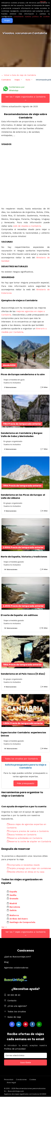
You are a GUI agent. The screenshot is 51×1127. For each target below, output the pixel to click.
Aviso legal (11, 1082)
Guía (28, 79)
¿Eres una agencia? (17, 1006)
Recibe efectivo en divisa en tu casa (26, 872)
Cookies (32, 1079)
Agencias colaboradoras (16, 967)
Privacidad (8, 1079)
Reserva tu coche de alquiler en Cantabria (30, 841)
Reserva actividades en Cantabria (25, 838)
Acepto (7, 21)
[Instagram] (12, 1024)
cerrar (43, 1)
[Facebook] (32, 1024)
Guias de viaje (14, 1017)
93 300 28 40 (13, 995)
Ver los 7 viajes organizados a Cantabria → (25, 98)
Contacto (11, 1000)
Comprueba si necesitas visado (24, 865)
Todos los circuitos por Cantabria (21, 759)
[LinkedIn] (18, 1024)
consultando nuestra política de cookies (31, 16)
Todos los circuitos (16, 1011)
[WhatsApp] (39, 1024)
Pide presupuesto (25, 783)
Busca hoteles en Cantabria (22, 834)
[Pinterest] (25, 1024)
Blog (6, 962)
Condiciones (21, 1079)
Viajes (17, 79)
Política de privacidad (14, 1049)
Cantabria (6, 79)
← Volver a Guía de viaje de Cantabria (18, 75)
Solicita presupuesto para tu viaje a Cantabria (25, 766)
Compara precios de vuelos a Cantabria (29, 831)
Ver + (4, 927)
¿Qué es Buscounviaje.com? (17, 956)
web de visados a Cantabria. (27, 226)
